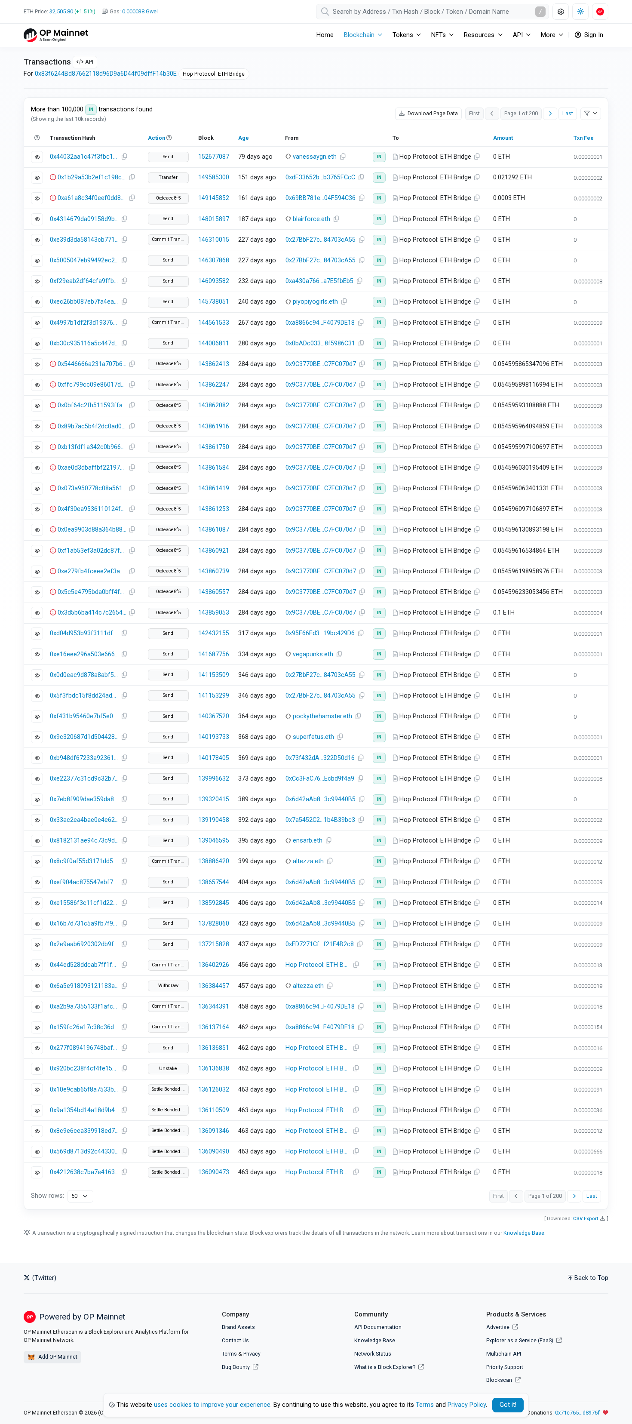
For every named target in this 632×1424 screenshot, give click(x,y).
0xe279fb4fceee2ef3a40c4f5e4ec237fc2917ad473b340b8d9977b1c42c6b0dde (92, 571)
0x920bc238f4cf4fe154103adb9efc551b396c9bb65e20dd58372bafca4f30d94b (84, 1068)
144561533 (213, 322)
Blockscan (499, 1380)
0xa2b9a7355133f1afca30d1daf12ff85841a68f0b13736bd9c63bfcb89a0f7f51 (84, 1006)
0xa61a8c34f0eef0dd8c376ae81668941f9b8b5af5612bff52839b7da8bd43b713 (92, 198)
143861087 (213, 529)
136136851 (213, 1048)
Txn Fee (584, 138)
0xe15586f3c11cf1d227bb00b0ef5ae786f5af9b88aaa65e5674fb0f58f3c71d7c (84, 903)
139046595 (213, 840)
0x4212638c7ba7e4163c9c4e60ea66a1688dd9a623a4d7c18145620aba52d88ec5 (84, 1172)
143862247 (213, 384)
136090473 (213, 1172)
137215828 (213, 944)
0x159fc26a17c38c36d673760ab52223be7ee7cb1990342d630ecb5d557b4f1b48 (84, 1027)
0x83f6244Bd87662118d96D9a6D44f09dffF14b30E (106, 73)
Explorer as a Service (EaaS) (520, 1340)
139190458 (213, 820)
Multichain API (503, 1353)
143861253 (213, 509)
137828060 (213, 923)
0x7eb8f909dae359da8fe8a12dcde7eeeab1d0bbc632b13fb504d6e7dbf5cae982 (84, 799)
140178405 (213, 758)
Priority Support (504, 1367)
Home (325, 35)
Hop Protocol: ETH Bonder (318, 965)
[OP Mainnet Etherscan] (56, 35)
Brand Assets (238, 1327)
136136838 (213, 1068)
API (89, 61)
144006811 (213, 343)
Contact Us (235, 1340)
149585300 (213, 177)
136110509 (213, 1110)
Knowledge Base (523, 1233)
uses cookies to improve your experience (212, 1405)
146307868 (213, 260)
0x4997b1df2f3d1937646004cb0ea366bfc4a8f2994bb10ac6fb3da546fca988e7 (84, 322)
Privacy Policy (467, 1405)
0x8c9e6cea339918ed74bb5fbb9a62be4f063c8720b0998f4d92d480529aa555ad (84, 1131)
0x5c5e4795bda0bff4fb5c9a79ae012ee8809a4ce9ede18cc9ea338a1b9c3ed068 (92, 592)
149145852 (213, 198)
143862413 (213, 364)
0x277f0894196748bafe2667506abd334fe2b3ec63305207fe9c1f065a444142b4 (84, 1048)
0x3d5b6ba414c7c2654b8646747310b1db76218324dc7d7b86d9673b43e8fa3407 (92, 612)
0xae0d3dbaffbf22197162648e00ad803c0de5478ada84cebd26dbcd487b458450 (92, 467)
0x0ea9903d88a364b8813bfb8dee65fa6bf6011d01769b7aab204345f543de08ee (92, 529)
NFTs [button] (438, 35)
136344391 (213, 1006)
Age (243, 138)
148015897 (213, 219)
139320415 (213, 799)
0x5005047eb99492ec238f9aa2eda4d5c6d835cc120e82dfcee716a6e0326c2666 (84, 260)
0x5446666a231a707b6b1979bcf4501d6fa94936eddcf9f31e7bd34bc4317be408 (92, 364)
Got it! (508, 1405)
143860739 (213, 571)
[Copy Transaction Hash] (124, 157)
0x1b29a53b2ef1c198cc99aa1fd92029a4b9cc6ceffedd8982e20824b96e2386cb (92, 177)
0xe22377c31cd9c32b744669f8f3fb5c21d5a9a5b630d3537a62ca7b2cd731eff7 (84, 778)
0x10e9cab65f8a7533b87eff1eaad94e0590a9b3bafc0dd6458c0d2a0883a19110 (84, 1089)
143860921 (213, 550)
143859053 (213, 612)
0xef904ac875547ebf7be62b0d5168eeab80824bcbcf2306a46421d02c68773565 (84, 882)
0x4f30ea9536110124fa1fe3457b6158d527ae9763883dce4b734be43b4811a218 (92, 509)
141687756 (213, 654)
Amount (503, 138)
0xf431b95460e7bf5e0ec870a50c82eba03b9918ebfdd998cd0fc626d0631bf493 (84, 716)
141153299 (213, 695)
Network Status (372, 1353)
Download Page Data (432, 113)
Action (156, 138)
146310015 (213, 239)
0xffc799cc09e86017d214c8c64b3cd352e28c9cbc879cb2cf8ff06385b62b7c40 (92, 384)
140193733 (213, 737)
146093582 (213, 281)
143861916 (213, 426)
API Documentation (378, 1327)
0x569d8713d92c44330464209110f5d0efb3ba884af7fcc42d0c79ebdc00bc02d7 (84, 1151)
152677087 (213, 156)
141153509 (213, 675)
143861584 (213, 467)
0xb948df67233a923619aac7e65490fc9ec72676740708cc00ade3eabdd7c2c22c (84, 758)
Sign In (593, 35)
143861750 (213, 447)
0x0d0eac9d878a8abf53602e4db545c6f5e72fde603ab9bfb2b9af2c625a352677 (84, 675)
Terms (229, 1353)
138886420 (213, 861)
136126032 (213, 1089)
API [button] (518, 35)
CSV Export (585, 1218)
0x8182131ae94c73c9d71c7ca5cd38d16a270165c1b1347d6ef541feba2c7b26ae (84, 840)
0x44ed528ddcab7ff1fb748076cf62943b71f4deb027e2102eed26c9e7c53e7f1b (84, 965)
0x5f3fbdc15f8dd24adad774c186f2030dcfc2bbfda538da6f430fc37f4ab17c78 (84, 695)
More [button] (548, 35)
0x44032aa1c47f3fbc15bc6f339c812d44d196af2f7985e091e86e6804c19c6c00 (84, 156)
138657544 (213, 882)
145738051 (213, 301)
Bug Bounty (236, 1367)
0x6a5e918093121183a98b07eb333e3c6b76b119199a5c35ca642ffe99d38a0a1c (84, 986)
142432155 (213, 633)
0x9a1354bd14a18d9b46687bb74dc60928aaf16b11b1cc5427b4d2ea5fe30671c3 (84, 1110)
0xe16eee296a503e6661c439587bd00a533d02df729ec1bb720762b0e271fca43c (84, 654)
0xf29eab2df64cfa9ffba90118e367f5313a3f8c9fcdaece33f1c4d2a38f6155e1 (84, 281)
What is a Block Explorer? (385, 1367)
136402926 (213, 965)
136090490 (213, 1151)
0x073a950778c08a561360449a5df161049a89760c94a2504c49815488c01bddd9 (92, 488)
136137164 (213, 1027)
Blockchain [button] (359, 35)
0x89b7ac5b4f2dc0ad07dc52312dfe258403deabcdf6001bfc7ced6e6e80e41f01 (92, 426)
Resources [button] (479, 35)
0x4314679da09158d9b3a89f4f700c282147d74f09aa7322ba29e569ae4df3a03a (84, 219)
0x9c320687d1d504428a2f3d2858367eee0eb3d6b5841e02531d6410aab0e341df (84, 737)
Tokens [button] (403, 35)
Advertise (498, 1327)
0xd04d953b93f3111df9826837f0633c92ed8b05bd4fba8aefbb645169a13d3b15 (84, 633)
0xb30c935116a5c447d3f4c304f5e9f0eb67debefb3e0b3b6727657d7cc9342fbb (84, 343)
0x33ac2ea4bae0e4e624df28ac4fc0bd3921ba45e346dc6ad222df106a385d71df (84, 820)
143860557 (213, 592)
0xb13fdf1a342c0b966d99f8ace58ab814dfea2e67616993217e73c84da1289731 (92, 447)
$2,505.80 (61, 11)
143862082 (213, 405)
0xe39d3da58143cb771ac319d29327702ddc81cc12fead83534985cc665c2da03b (84, 239)
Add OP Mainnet (57, 1356)
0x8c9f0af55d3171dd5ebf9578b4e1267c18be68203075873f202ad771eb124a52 (84, 861)
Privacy (252, 1353)
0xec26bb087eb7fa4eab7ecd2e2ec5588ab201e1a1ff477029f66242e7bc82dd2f (84, 301)
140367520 (213, 716)
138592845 (213, 903)
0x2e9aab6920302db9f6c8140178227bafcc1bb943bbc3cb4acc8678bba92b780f (84, 944)
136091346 (213, 1131)
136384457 (213, 986)
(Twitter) (43, 1278)
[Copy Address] (343, 157)
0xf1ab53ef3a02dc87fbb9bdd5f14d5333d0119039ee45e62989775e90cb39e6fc (92, 550)
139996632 (213, 778)
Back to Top (591, 1278)
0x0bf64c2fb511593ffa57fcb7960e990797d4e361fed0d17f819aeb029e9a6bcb (92, 405)
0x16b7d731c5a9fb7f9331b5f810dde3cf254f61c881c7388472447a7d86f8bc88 (84, 923)
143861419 (213, 488)
